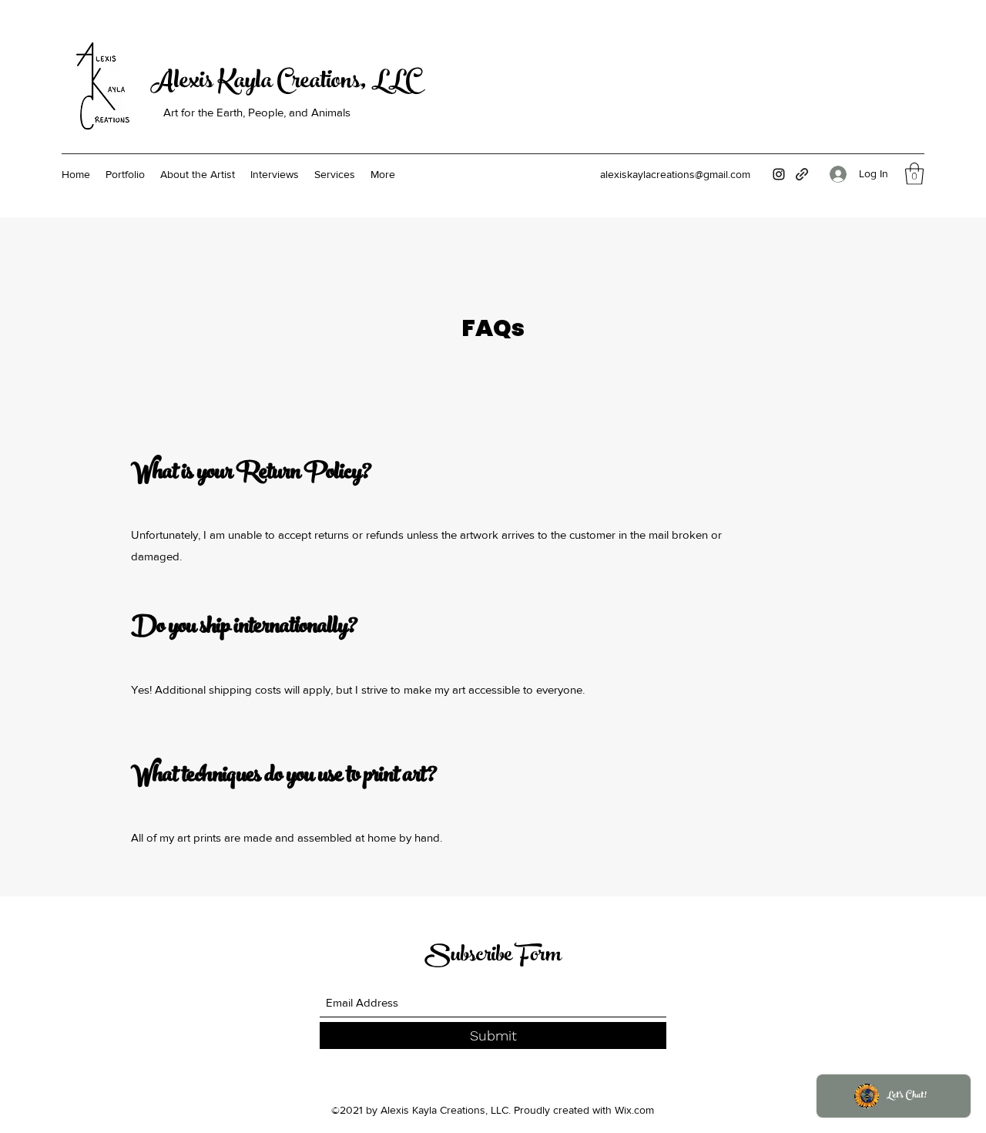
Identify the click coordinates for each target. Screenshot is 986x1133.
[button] (914, 174)
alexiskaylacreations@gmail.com (675, 174)
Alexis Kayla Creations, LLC (284, 83)
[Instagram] (778, 174)
